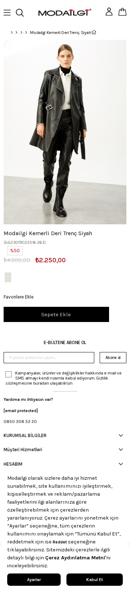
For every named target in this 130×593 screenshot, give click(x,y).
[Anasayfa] (12, 32)
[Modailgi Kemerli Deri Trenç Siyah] (8, 277)
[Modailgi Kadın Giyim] (21, 32)
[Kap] (26, 32)
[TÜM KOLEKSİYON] (16, 32)
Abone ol (113, 357)
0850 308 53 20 (20, 421)
